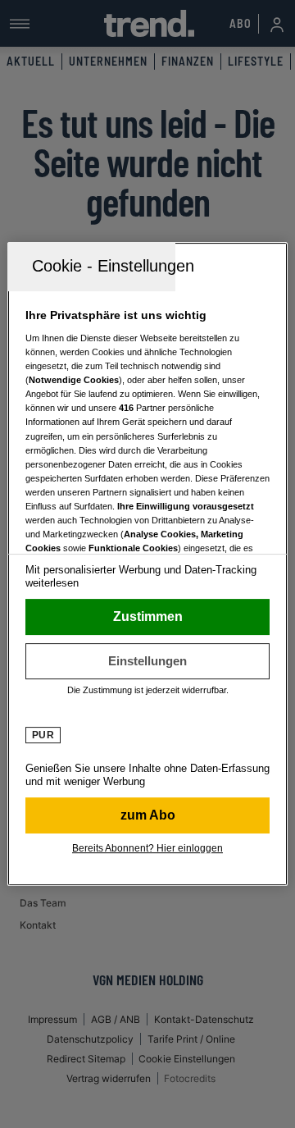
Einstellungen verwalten (147, 661)
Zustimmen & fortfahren (147, 617)
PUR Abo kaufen (147, 815)
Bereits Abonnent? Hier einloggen (147, 848)
